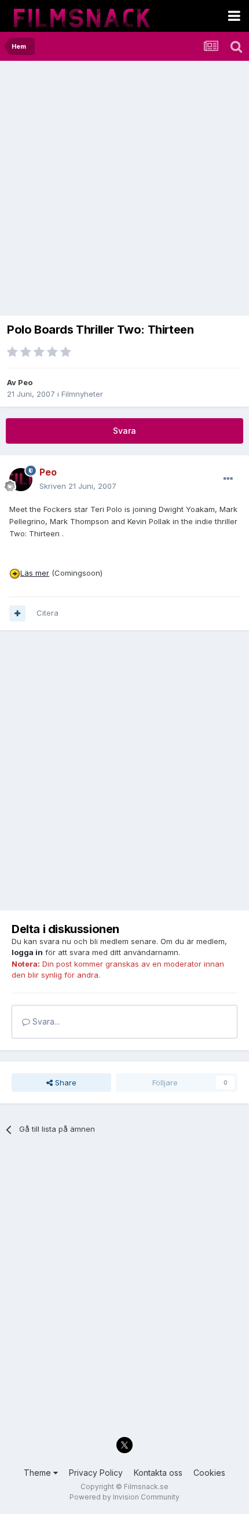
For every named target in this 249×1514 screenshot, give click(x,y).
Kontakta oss (158, 1473)
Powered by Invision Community (124, 1497)
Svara (124, 431)
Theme (38, 1473)
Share (64, 1082)
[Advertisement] (124, 191)
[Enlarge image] (14, 572)
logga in (27, 952)
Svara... (45, 1021)
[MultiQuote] (17, 613)
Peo (25, 382)
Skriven (77, 486)
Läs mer (34, 572)
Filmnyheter (82, 393)
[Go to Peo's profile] (20, 479)
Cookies (209, 1473)
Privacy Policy (96, 1473)
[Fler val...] (228, 479)
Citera (47, 612)
